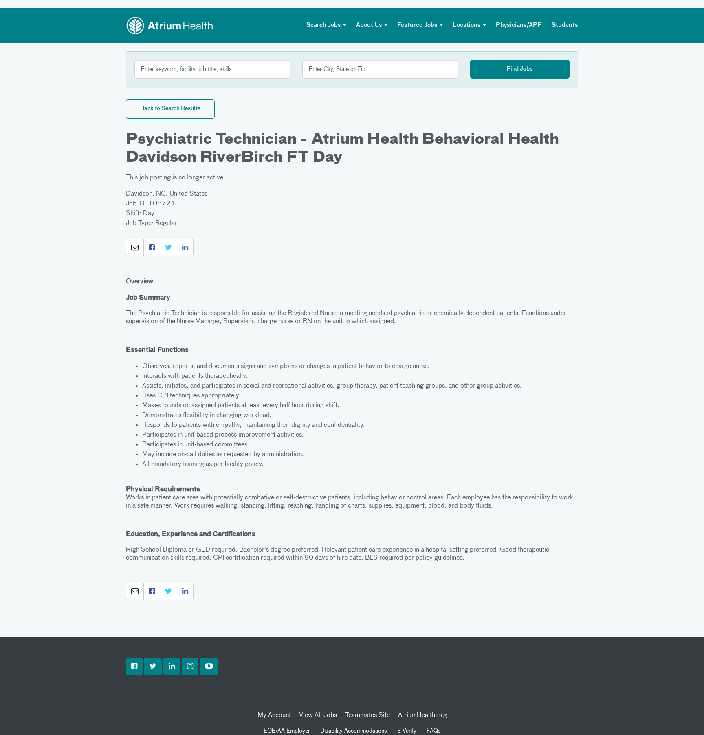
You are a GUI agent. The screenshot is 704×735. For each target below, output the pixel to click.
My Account (274, 715)
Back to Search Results (170, 108)
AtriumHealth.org (422, 715)
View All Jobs (318, 715)
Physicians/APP (519, 25)
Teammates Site (367, 715)
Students (565, 25)
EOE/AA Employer (287, 731)
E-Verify (406, 731)
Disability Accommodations (353, 731)
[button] (135, 248)
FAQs (434, 731)
